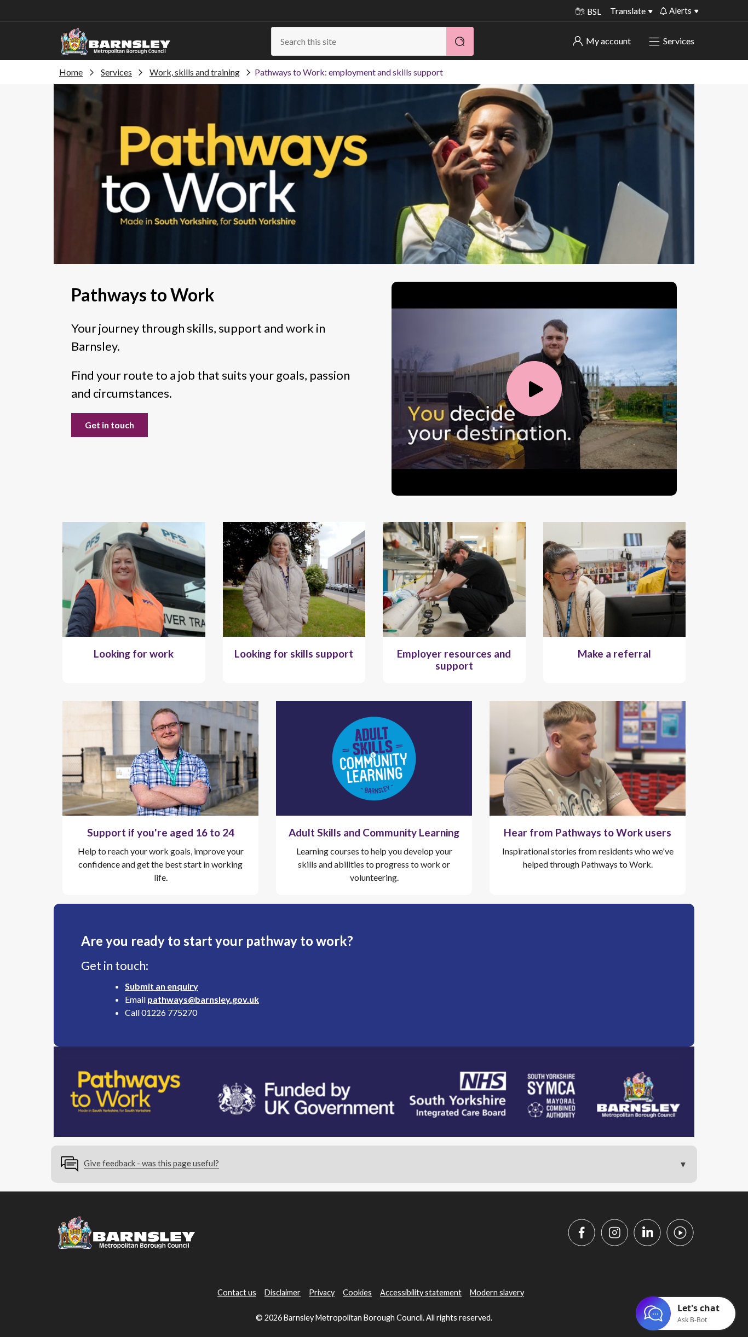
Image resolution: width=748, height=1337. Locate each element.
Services (678, 41)
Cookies (357, 1292)
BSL (594, 11)
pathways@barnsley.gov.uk (203, 999)
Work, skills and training (194, 72)
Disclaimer (282, 1292)
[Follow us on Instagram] (614, 1232)
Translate (628, 10)
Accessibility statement (421, 1292)
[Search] (460, 41)
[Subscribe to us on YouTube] (680, 1232)
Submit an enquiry (161, 986)
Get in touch (109, 425)
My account (608, 41)
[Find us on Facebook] (581, 1232)
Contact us (236, 1292)
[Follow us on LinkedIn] (647, 1232)
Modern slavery (497, 1292)
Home (71, 72)
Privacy (322, 1292)
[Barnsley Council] (115, 41)
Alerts (680, 10)
